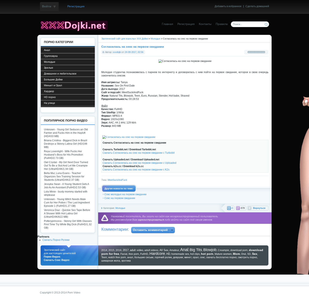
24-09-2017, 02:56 (134, 52)
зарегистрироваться (151, 219)
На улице (49, 103)
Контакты (205, 24)
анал (130, 257)
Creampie (223, 250)
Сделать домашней (257, 6)
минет (187, 257)
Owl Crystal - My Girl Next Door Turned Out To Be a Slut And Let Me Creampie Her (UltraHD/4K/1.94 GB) (66, 165)
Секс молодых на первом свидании (125, 194)
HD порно (50, 97)
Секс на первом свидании (119, 198)
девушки (178, 257)
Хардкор (49, 91)
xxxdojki (117, 52)
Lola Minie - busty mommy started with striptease (65, 193)
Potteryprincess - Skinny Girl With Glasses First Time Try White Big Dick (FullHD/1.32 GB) (68, 224)
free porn (134, 254)
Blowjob (210, 250)
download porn (239, 250)
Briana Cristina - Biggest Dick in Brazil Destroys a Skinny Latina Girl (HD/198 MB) (65, 144)
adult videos (151, 250)
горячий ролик (163, 257)
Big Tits (196, 250)
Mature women (223, 254)
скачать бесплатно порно (221, 257)
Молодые (120, 208)
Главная (167, 24)
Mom (236, 253)
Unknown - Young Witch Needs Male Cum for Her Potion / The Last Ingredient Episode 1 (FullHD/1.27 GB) (67, 202)
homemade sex (180, 254)
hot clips (195, 254)
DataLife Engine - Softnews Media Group (75, 25)
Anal (184, 249)
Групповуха (51, 56)
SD (249, 254)
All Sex (164, 250)
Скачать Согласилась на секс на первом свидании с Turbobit (138, 152)
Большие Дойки (53, 79)
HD (168, 253)
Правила (222, 24)
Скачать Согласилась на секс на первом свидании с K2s (136, 169)
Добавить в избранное (228, 6)
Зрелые (48, 67)
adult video (136, 250)
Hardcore (157, 253)
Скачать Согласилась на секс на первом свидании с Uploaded (139, 162)
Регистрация (76, 6)
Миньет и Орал (53, 85)
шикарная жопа (110, 260)
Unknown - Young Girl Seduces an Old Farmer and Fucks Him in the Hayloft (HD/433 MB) (66, 133)
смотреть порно (247, 257)
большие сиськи (143, 257)
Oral (243, 254)
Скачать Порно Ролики (56, 239)
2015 (111, 250)
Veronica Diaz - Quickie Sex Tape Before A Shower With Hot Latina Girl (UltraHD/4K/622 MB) (67, 213)
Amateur (174, 250)
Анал (47, 50)
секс (202, 257)
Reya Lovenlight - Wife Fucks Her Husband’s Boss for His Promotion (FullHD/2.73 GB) (63, 155)
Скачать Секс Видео (56, 260)
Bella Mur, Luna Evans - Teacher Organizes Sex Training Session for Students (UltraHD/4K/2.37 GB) (64, 176)
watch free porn (117, 257)
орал (196, 257)
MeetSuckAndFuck (117, 180)
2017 (126, 250)
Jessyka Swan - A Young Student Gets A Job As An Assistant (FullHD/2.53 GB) (66, 186)
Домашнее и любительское (60, 73)
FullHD (144, 254)
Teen (104, 257)
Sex (254, 253)
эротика (126, 260)
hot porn (207, 253)
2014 (104, 250)
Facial (123, 254)
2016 (118, 250)
